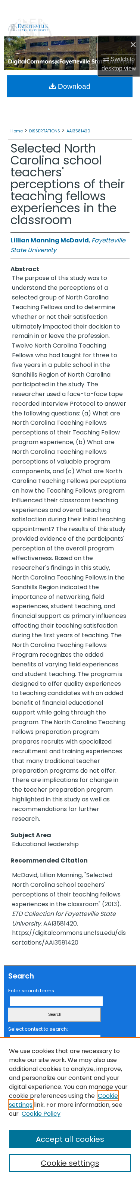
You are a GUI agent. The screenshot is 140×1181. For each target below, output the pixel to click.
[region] (70, 1109)
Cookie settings (70, 1163)
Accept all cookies (70, 1139)
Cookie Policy (41, 1113)
